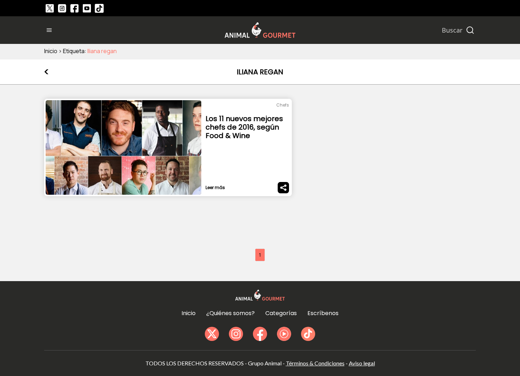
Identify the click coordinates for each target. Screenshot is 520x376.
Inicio (50, 51)
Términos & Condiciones (315, 363)
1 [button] (260, 254)
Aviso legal (362, 363)
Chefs (282, 105)
